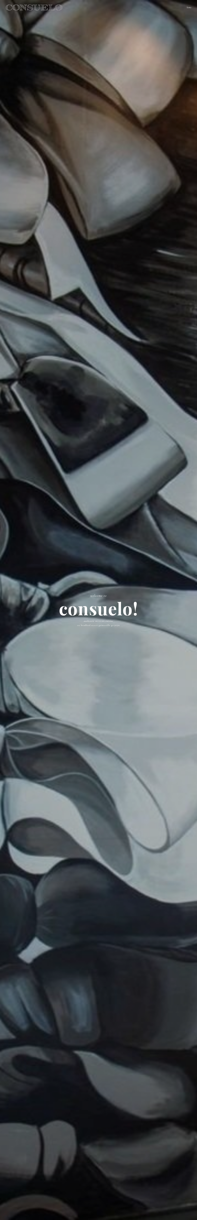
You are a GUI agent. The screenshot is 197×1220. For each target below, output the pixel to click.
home (189, 7)
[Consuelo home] (34, 7)
